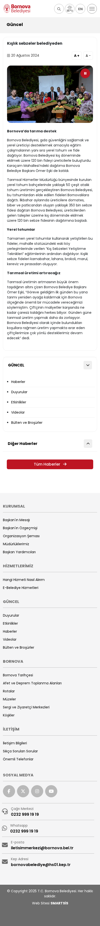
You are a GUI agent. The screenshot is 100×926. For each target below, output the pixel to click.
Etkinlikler (18, 402)
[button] (59, 9)
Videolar (18, 412)
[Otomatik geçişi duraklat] (85, 73)
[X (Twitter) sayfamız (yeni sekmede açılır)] (23, 791)
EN (80, 9)
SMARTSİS (59, 903)
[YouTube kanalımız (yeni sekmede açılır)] (51, 791)
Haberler (18, 381)
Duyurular (19, 392)
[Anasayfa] (17, 8)
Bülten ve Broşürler (26, 422)
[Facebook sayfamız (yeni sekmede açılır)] (9, 791)
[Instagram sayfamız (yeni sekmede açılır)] (37, 791)
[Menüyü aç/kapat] (92, 8)
